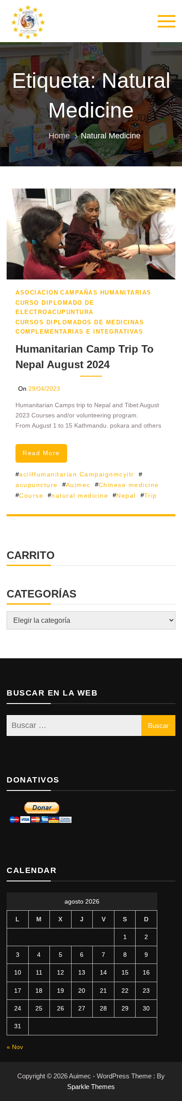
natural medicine (79, 495)
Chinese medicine (129, 484)
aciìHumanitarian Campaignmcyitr (76, 474)
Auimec (78, 484)
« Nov (15, 1046)
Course (31, 495)
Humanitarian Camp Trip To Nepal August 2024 (84, 356)
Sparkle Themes (91, 1086)
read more (41, 452)
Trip (150, 495)
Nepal (126, 495)
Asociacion (36, 292)
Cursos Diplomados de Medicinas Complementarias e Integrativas (79, 327)
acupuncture (36, 484)
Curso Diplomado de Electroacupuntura (54, 307)
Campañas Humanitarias (106, 292)
